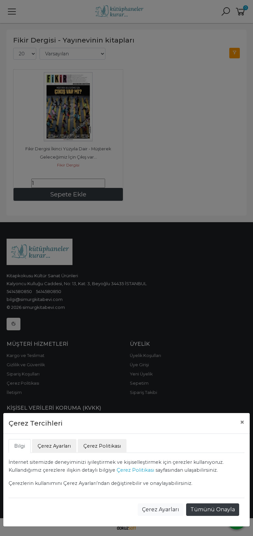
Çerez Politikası (135, 470)
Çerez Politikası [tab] (102, 446)
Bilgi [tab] (19, 446)
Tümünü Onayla (212, 509)
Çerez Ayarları (160, 509)
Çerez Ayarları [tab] (54, 446)
